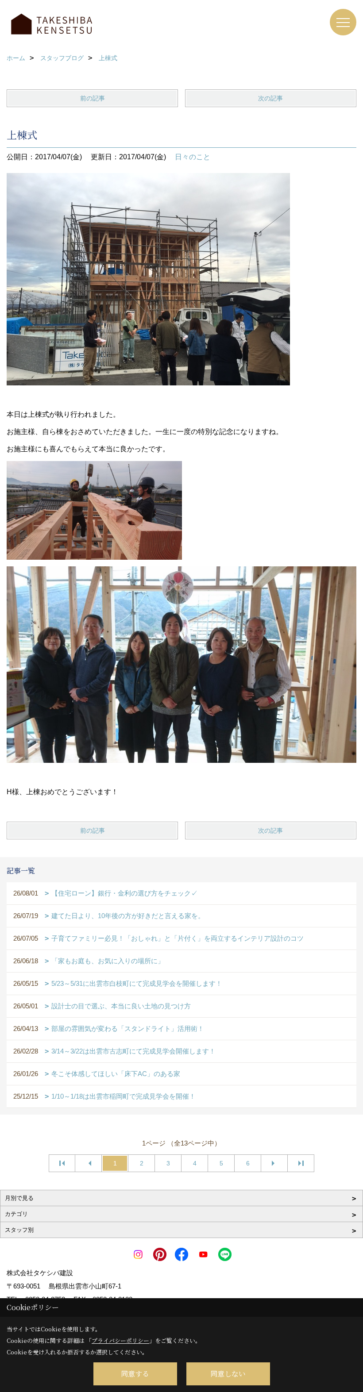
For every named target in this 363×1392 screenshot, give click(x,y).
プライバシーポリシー (120, 1340)
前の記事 (92, 98)
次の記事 (270, 98)
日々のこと (192, 157)
